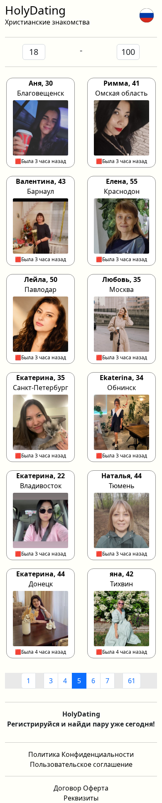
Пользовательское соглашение (81, 764)
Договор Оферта (81, 788)
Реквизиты (81, 798)
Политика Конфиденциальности (81, 754)
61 (131, 680)
